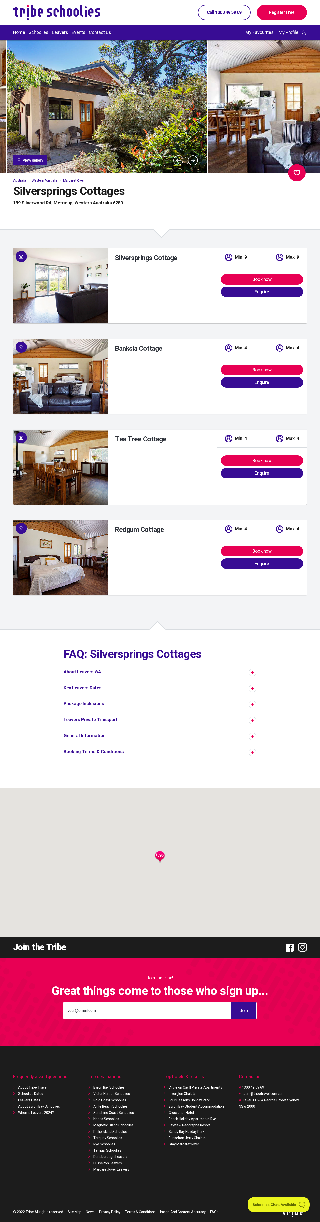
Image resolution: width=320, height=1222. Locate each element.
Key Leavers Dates (83, 688)
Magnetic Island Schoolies (114, 1125)
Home (19, 32)
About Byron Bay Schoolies (39, 1106)
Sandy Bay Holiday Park (186, 1131)
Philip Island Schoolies (111, 1131)
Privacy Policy (109, 1212)
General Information (85, 735)
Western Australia (45, 180)
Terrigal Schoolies (108, 1150)
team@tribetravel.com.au (262, 1093)
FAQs (214, 1212)
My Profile (288, 33)
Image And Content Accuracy (183, 1212)
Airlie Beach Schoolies (111, 1106)
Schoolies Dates (30, 1093)
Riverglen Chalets (182, 1093)
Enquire (262, 292)
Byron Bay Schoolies (109, 1087)
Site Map (75, 1212)
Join (244, 1010)
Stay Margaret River (184, 1144)
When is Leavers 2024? (36, 1112)
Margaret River (73, 180)
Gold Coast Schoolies (110, 1100)
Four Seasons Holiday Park (189, 1100)
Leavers (60, 32)
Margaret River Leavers (111, 1169)
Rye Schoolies (104, 1144)
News (90, 1212)
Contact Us (100, 32)
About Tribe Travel (33, 1087)
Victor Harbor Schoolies (112, 1093)
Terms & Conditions (140, 1212)
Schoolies (38, 32)
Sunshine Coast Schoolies (114, 1112)
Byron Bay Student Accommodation (196, 1106)
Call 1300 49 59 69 (224, 12)
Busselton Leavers (108, 1163)
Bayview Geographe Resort (189, 1125)
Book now (262, 279)
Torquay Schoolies (108, 1138)
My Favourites (260, 33)
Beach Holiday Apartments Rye (192, 1119)
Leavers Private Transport (91, 719)
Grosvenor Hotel (181, 1112)
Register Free (282, 12)
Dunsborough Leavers (111, 1156)
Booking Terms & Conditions (94, 751)
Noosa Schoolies (106, 1119)
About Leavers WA (82, 672)
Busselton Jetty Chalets (187, 1138)
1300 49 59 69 (251, 1087)
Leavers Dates (29, 1100)
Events (79, 32)
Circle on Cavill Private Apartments (195, 1087)
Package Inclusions (84, 703)
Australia (19, 180)
